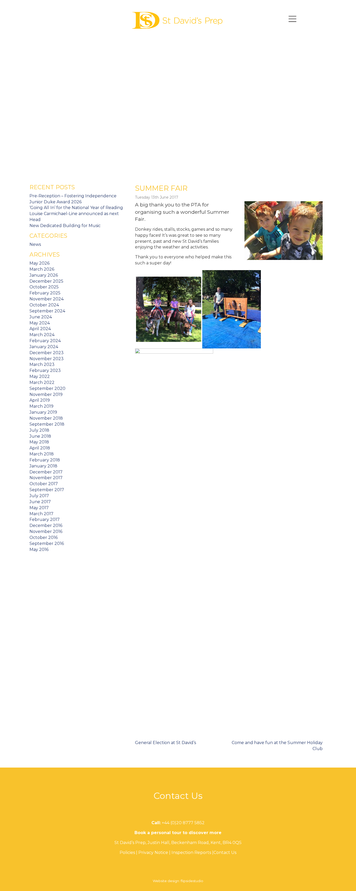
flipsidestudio (192, 881)
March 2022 (41, 382)
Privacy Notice (153, 852)
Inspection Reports (191, 852)
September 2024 (47, 310)
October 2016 (43, 537)
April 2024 (40, 328)
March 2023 (41, 364)
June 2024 (40, 316)
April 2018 (39, 448)
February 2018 (44, 460)
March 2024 (41, 334)
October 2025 (44, 286)
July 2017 (39, 495)
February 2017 (44, 519)
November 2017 (46, 477)
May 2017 (39, 507)
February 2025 (44, 292)
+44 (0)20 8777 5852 (183, 822)
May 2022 (39, 376)
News (35, 244)
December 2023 (46, 352)
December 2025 (46, 281)
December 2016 (45, 525)
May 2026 (39, 263)
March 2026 (41, 269)
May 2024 (39, 322)
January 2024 (43, 346)
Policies (127, 852)
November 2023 (46, 358)
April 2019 (39, 400)
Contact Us (224, 852)
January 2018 (43, 466)
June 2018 (40, 436)
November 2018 (46, 418)
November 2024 (46, 298)
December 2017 (46, 472)
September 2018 (46, 424)
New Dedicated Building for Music (65, 225)
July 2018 (39, 430)
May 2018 (39, 441)
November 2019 (46, 394)
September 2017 (46, 489)
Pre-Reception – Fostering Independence (72, 195)
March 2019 (41, 406)
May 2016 (38, 549)
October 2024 (44, 304)
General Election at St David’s (165, 742)
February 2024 (45, 340)
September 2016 (46, 543)
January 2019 (43, 412)
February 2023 (45, 370)
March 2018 (41, 454)
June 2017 (40, 501)
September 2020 (47, 388)
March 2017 (41, 513)
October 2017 (43, 483)
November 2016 (45, 531)
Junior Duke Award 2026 (55, 201)
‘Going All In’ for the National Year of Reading (76, 207)
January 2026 (43, 275)
